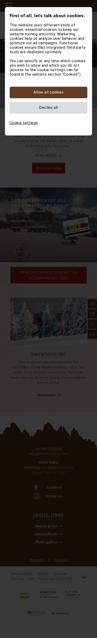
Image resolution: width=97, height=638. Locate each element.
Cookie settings (24, 123)
